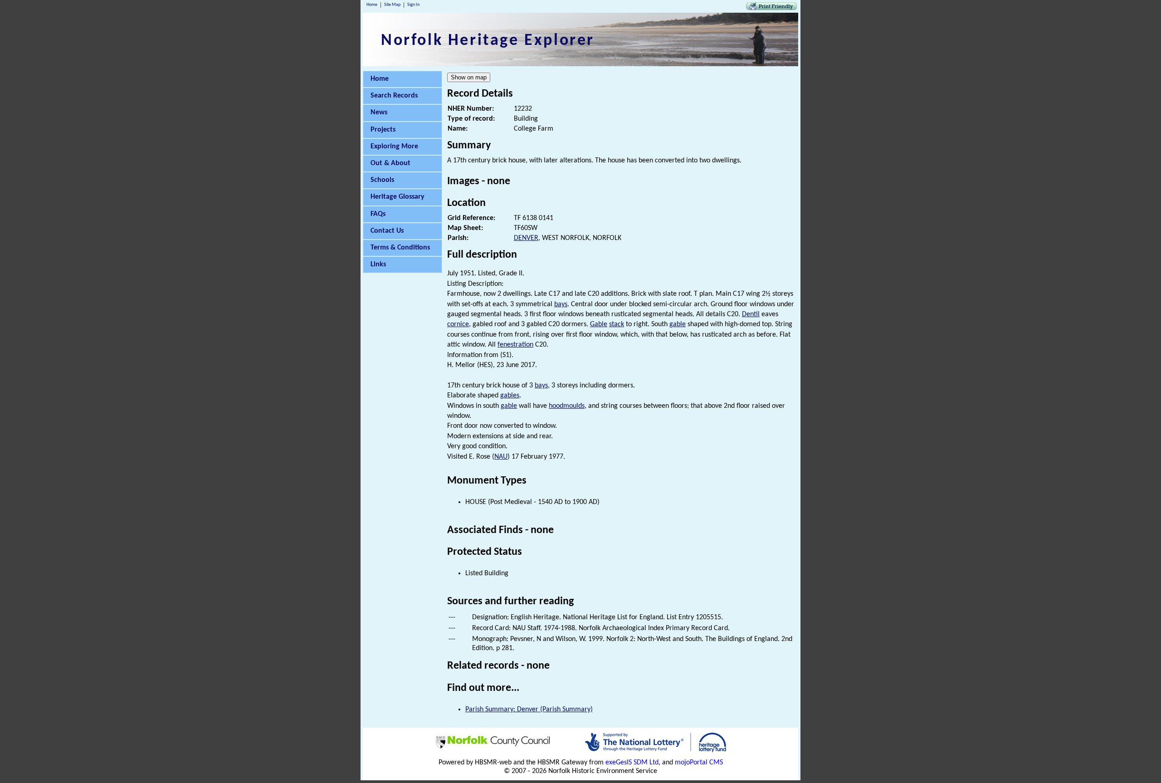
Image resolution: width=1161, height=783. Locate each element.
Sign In (413, 4)
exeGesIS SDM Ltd (632, 762)
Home (371, 4)
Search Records (394, 95)
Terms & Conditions (400, 247)
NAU (500, 456)
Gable (598, 324)
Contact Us (387, 231)
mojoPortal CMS (699, 762)
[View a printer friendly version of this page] (771, 8)
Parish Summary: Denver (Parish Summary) (529, 709)
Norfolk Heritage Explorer (488, 41)
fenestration (515, 344)
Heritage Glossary (397, 197)
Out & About (390, 163)
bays (560, 304)
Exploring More (394, 146)
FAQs (378, 214)
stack (616, 324)
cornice (458, 324)
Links (378, 264)
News (379, 112)
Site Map (392, 4)
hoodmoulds (567, 406)
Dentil (751, 314)
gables (509, 395)
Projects (383, 129)
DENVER (526, 238)
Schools (382, 180)
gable (677, 324)
